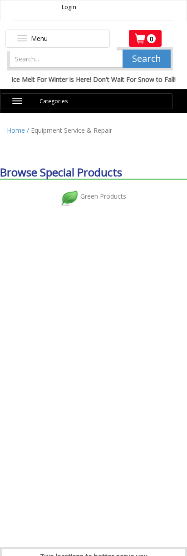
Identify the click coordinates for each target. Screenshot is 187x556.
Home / (19, 130)
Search (146, 58)
